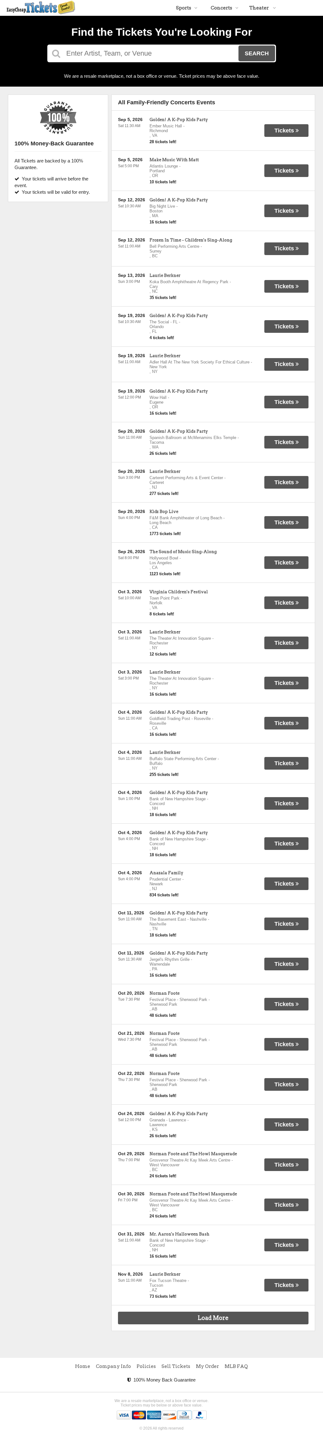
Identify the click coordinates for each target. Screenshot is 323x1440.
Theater (259, 8)
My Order (207, 1366)
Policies (146, 1366)
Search (257, 53)
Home (82, 1366)
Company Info (113, 1366)
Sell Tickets (176, 1366)
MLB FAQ (236, 1366)
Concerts (221, 8)
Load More (213, 1318)
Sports (183, 8)
